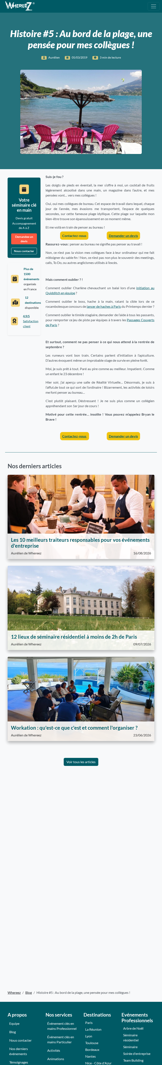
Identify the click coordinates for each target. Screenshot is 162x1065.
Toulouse (91, 1043)
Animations (55, 1059)
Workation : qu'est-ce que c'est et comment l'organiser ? (74, 728)
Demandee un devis (24, 239)
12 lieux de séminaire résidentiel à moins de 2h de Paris (74, 637)
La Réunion (93, 1029)
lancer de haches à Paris (104, 306)
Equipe (14, 1023)
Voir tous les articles (81, 762)
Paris (89, 1023)
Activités (53, 1050)
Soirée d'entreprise (136, 1054)
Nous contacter (24, 251)
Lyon (88, 1036)
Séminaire (130, 1047)
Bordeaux (92, 1050)
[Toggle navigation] (153, 6)
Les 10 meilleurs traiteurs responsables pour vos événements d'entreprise (80, 543)
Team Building (133, 1060)
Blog (12, 1032)
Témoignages (18, 1062)
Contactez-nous (74, 236)
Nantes (90, 1056)
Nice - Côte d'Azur (98, 1063)
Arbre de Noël (133, 1028)
